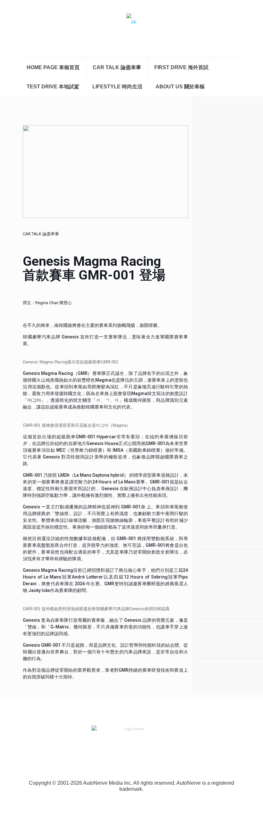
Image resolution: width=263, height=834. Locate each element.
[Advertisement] (219, 215)
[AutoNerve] (131, 29)
